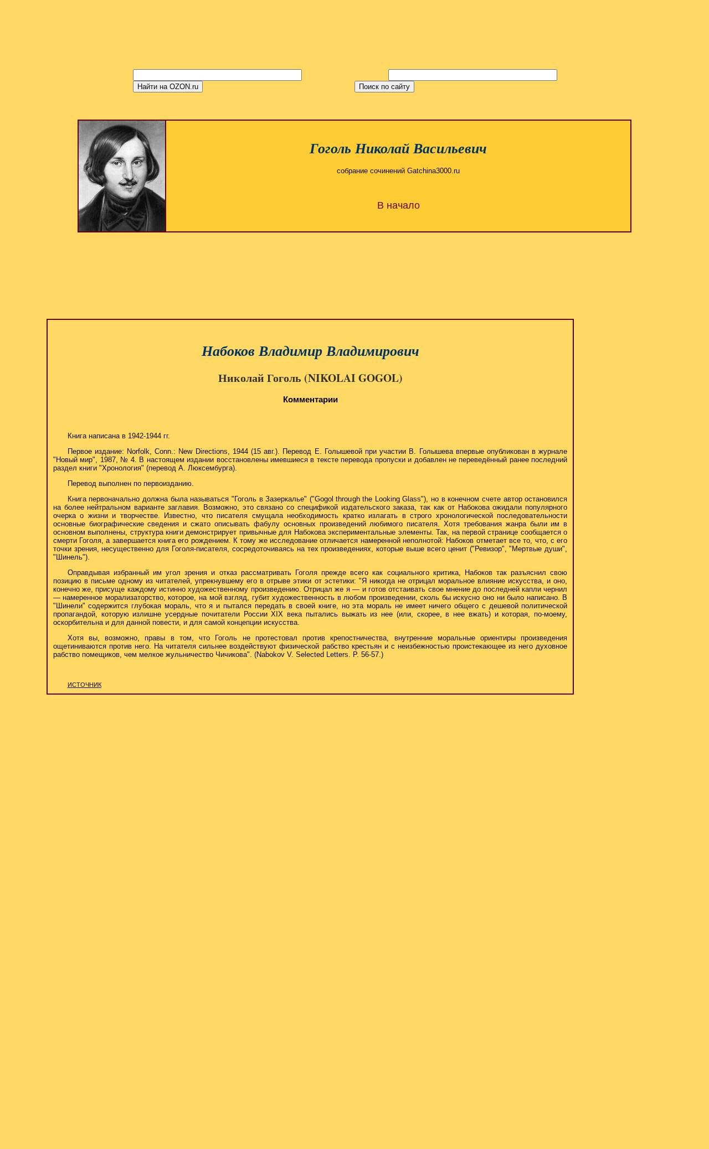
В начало (398, 205)
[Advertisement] (354, 267)
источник (84, 684)
